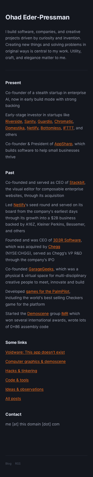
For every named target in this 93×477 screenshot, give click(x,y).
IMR (64, 313)
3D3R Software (67, 240)
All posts (13, 398)
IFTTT (68, 128)
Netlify (32, 128)
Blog (8, 463)
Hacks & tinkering (21, 370)
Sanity (29, 121)
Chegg (54, 246)
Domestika (15, 128)
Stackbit (77, 182)
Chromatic (63, 121)
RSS (18, 463)
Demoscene (38, 313)
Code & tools (17, 380)
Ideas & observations (24, 389)
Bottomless (51, 128)
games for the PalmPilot (47, 291)
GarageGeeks (41, 269)
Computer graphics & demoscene (35, 361)
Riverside (13, 121)
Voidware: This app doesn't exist (35, 352)
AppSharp (63, 144)
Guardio (45, 121)
